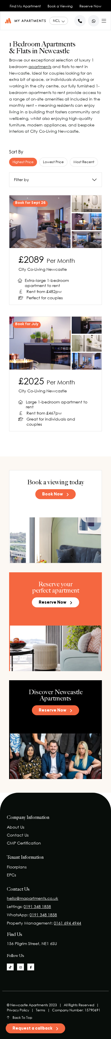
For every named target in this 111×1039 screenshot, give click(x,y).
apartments (39, 66)
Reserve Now (90, 6)
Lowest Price (53, 162)
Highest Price (23, 162)
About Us (15, 827)
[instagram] (20, 967)
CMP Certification (24, 843)
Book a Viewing (60, 6)
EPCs (11, 874)
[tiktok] (10, 967)
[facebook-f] (30, 967)
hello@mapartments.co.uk (32, 898)
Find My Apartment (25, 6)
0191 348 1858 (37, 906)
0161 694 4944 (67, 923)
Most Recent (83, 162)
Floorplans (16, 866)
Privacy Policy (18, 1010)
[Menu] (104, 20)
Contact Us (17, 835)
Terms (40, 1010)
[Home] (25, 20)
